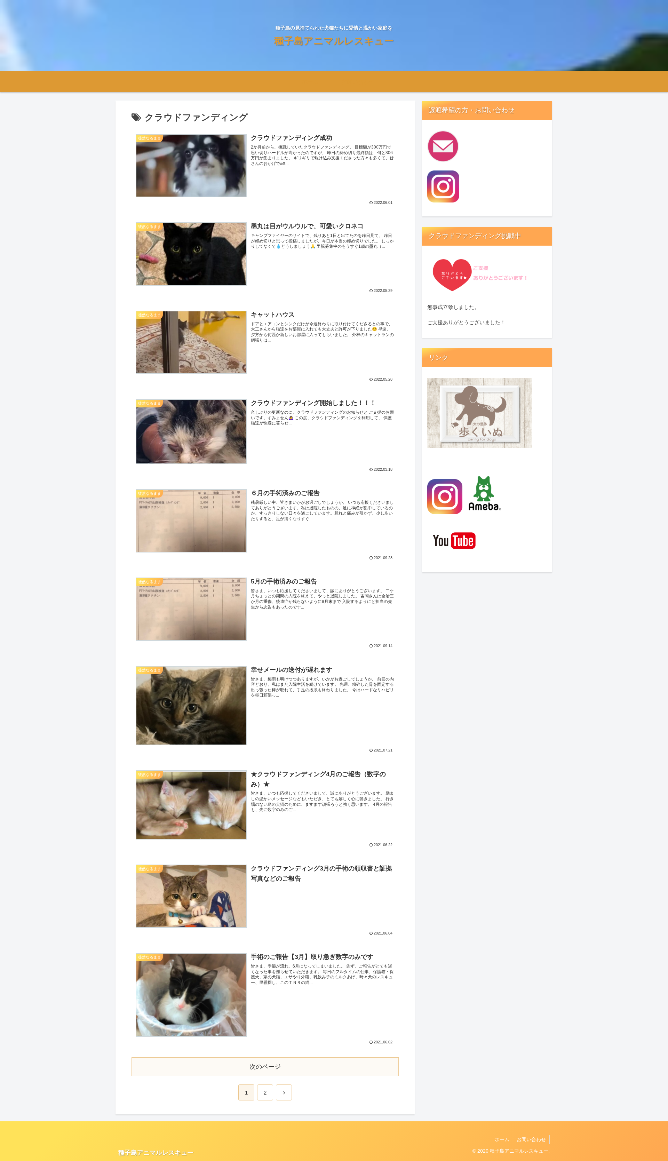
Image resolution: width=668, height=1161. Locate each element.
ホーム (502, 1139)
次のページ (265, 1066)
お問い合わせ (531, 1139)
